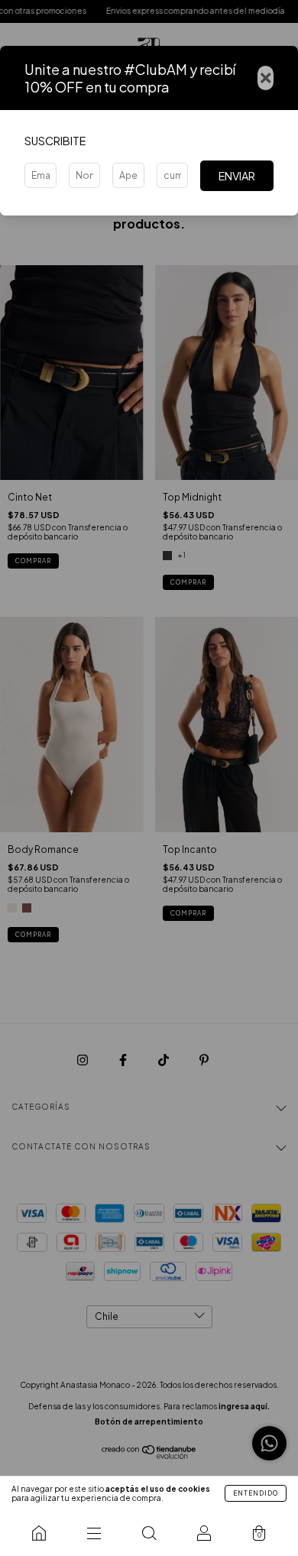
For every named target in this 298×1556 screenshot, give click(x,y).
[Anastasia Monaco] (38, 1533)
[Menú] (93, 1533)
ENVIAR (237, 176)
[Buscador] (149, 1533)
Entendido (255, 1493)
